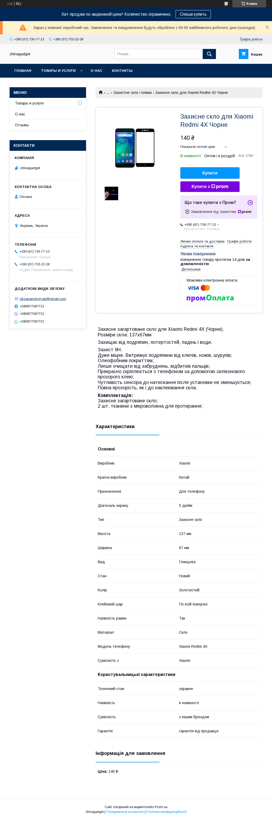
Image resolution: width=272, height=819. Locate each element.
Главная (22, 71)
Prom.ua (161, 807)
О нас (96, 71)
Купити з (201, 186)
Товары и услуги (58, 71)
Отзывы (22, 125)
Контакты (122, 71)
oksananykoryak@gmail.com (43, 299)
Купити (210, 173)
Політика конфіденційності (166, 812)
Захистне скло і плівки (132, 92)
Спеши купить (193, 14)
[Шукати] (209, 54)
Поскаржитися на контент (125, 812)
